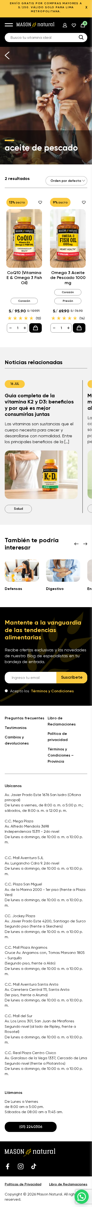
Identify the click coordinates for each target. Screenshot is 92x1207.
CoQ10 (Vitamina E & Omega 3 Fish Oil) (24, 277)
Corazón (24, 301)
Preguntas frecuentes (24, 718)
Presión (68, 301)
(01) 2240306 (30, 1126)
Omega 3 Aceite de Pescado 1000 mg (68, 277)
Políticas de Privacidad (23, 1184)
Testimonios (16, 727)
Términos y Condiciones (52, 691)
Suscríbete (72, 677)
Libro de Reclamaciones (68, 1184)
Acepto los (42, 691)
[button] (82, 1197)
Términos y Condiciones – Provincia (61, 755)
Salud (18, 509)
